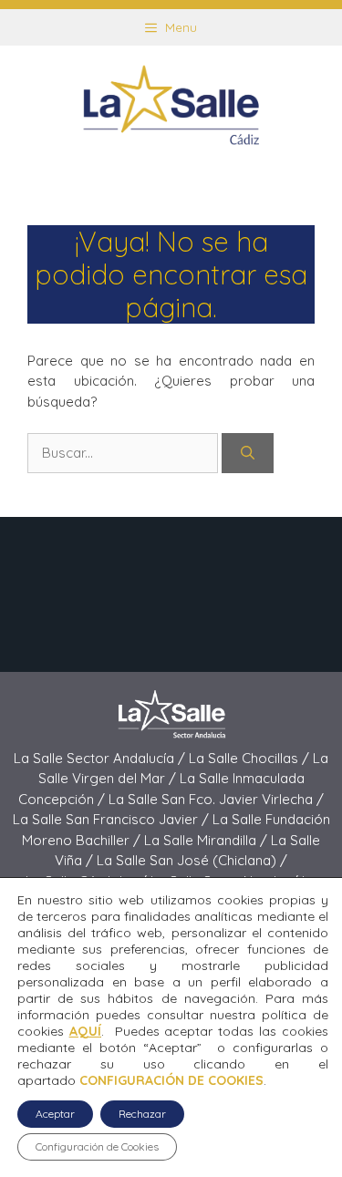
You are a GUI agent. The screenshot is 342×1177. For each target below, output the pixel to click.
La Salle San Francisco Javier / (112, 819)
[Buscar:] (124, 452)
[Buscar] (248, 453)
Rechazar (142, 1113)
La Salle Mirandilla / (207, 840)
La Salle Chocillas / (251, 758)
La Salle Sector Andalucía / (101, 758)
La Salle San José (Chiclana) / (192, 860)
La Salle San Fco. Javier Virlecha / (216, 799)
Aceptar (55, 1113)
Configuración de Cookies (97, 1146)
